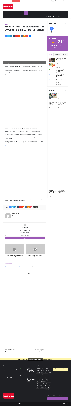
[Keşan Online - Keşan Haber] (8, 6)
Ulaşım (42, 387)
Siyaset (38, 381)
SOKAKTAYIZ (43, 381)
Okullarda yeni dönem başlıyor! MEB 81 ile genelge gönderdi (61, 192)
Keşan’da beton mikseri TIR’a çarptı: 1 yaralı (24, 274)
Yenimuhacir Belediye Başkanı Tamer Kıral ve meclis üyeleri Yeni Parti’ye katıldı (33, 0)
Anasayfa (7, 21)
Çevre (38, 389)
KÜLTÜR (46, 374)
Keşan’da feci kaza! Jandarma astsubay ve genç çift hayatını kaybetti (61, 81)
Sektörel (49, 379)
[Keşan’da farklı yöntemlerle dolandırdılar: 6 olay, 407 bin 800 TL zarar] (11, 307)
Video (45, 387)
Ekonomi (38, 372)
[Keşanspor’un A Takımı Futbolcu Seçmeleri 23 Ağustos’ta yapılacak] (53, 148)
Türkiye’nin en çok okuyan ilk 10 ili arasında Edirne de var (61, 65)
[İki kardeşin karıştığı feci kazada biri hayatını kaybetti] (52, 71)
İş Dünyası (47, 389)
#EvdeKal (38, 368)
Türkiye (38, 387)
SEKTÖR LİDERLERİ (43, 379)
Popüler (50, 54)
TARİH (46, 383)
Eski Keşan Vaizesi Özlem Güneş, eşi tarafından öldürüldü (61, 59)
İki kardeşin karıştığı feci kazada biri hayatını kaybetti (61, 70)
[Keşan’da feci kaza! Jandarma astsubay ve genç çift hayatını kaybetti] (52, 81)
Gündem (49, 372)
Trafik (45, 385)
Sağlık (38, 379)
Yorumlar (64, 54)
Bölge (38, 370)
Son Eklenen (57, 54)
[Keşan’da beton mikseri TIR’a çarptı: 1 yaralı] (25, 269)
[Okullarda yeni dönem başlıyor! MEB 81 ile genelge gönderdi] (62, 148)
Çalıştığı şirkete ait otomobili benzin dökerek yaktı (60, 75)
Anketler (42, 368)
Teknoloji (41, 385)
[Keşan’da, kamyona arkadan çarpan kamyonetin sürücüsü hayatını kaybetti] (39, 307)
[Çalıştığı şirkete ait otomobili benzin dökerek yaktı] (52, 76)
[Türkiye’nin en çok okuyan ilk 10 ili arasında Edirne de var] (52, 65)
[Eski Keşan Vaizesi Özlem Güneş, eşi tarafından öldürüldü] (52, 60)
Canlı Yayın (47, 370)
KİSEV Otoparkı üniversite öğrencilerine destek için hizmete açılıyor (53, 101)
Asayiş (10, 21)
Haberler (38, 374)
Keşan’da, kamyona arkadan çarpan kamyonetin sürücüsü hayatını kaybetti (38, 350)
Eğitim (42, 372)
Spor (43, 383)
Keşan (42, 374)
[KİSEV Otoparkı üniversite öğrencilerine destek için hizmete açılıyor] (53, 95)
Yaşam (49, 387)
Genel (45, 372)
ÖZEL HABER (42, 389)
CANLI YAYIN (42, 370)
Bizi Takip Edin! (56, 365)
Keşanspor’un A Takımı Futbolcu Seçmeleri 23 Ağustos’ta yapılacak (52, 193)
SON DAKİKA (39, 383)
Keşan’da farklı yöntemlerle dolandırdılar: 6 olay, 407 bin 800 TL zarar (10, 350)
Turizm (49, 385)
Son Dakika (48, 381)
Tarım (38, 385)
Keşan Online (8, 32)
